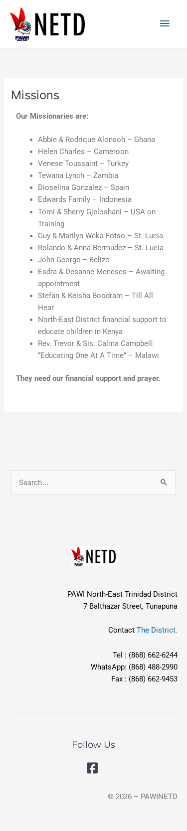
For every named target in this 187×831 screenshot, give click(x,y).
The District (156, 630)
